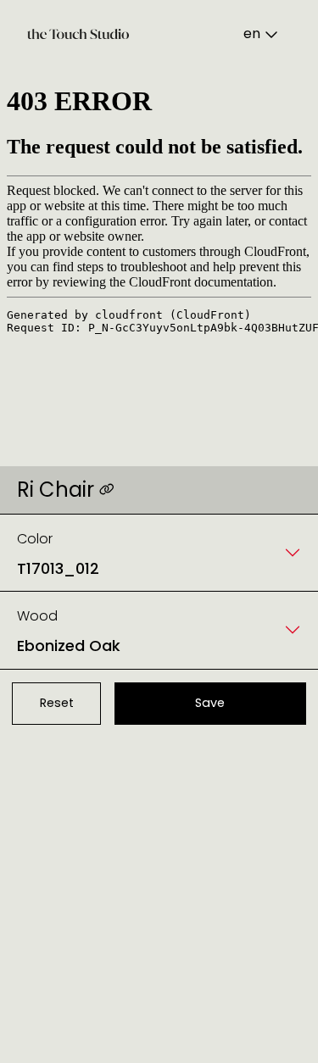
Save (210, 702)
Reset (57, 702)
